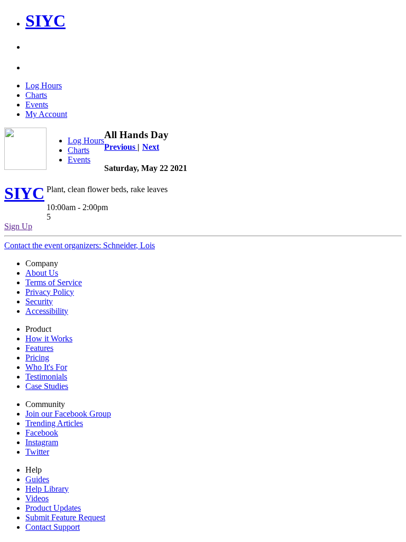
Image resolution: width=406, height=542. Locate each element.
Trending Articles (54, 423)
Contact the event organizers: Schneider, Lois (79, 245)
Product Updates (53, 507)
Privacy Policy (49, 291)
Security (39, 301)
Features (39, 348)
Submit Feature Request (65, 517)
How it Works (48, 338)
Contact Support (52, 526)
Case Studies (46, 386)
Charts (36, 95)
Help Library (47, 488)
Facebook (41, 432)
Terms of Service (53, 282)
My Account (46, 114)
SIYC (45, 20)
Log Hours (43, 85)
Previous (120, 146)
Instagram (41, 442)
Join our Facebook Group (68, 413)
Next (150, 146)
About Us (41, 272)
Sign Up (18, 226)
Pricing (37, 357)
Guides (37, 479)
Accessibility (46, 310)
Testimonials (46, 376)
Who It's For (46, 367)
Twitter (37, 451)
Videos (37, 498)
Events (36, 104)
